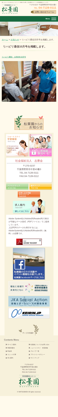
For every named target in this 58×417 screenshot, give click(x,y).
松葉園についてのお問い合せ (39, 344)
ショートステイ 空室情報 (39, 348)
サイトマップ (34, 358)
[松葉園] (10, 9)
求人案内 (10, 358)
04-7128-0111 (31, 369)
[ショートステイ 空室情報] (17, 145)
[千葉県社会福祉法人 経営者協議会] (29, 288)
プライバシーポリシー (37, 354)
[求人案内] (29, 206)
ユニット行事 (11, 354)
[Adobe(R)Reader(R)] (29, 242)
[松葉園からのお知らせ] (29, 117)
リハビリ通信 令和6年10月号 (14, 57)
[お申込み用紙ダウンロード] (29, 194)
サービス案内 (11, 344)
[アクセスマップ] (17, 186)
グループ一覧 (34, 351)
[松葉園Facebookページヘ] (29, 264)
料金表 (9, 351)
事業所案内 (11, 348)
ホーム (5, 39)
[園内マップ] (40, 186)
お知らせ (15, 39)
